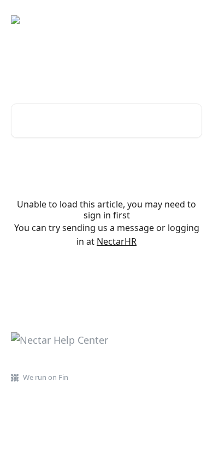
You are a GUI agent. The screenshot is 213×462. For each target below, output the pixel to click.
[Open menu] (192, 19)
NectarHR (117, 241)
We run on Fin (45, 377)
